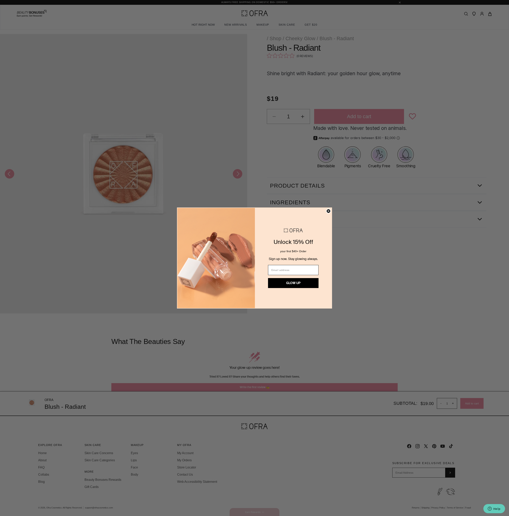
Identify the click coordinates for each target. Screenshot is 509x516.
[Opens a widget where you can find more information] (494, 509)
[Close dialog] (328, 211)
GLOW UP (293, 283)
